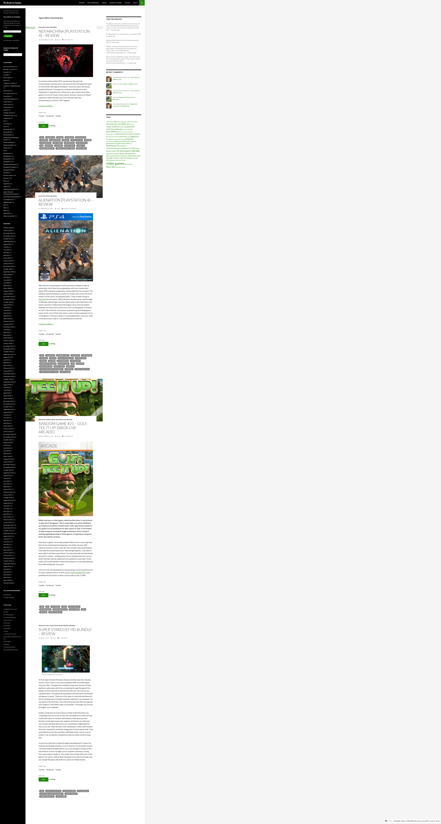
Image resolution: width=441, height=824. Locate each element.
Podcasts (6, 172)
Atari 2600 (6, 77)
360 (48, 606)
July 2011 (6, 539)
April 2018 (6, 335)
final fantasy (119, 134)
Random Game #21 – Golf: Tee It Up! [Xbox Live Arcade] (63, 427)
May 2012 (6, 511)
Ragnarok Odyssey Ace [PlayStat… (125, 105)
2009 (115, 124)
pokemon (124, 148)
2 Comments (68, 40)
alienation (50, 137)
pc (135, 141)
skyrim (133, 153)
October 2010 (7, 561)
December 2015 (8, 401)
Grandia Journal (8, 113)
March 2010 (7, 580)
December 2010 (8, 558)
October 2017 (7, 352)
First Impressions (93, 2)
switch (138, 156)
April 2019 (6, 316)
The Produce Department (11, 197)
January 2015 (7, 431)
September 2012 (8, 500)
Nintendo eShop (8, 142)
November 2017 (8, 349)
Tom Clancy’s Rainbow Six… (128, 84)
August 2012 (7, 503)
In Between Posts (8, 115)
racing (113, 151)
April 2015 (6, 423)
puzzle (108, 151)
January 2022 (7, 230)
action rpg (123, 127)
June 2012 (6, 508)
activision (55, 606)
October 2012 (7, 497)
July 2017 (6, 360)
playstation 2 (126, 143)
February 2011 (8, 553)
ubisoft (123, 160)
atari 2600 (110, 131)
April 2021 (6, 255)
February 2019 (8, 321)
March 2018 (7, 338)
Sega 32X (6, 184)
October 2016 (7, 379)
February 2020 (8, 291)
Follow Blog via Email (11, 17)
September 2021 (8, 241)
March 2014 (7, 456)
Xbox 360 (54, 419)
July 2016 (6, 387)
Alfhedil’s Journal (115, 2)
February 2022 (8, 228)
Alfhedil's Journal (8, 69)
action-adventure (113, 127)
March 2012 (7, 517)
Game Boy (6, 96)
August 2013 (7, 475)
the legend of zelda (132, 158)
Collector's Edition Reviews (11, 86)
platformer (110, 143)
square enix (132, 156)
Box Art (127, 2)
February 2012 (8, 519)
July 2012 (6, 506)
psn (139, 148)
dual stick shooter (66, 358)
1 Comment (63, 638)
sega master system (112, 154)
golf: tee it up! (77, 140)
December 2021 (8, 233)
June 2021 (6, 250)
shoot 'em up (69, 145)
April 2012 (6, 514)
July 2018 (6, 329)
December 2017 (8, 346)
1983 (111, 122)
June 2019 (6, 310)
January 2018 (7, 343)
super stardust (71, 793)
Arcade (5, 75)
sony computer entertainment (52, 369)
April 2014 (6, 453)
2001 (121, 122)
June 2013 (6, 481)
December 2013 (8, 464)
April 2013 (6, 486)
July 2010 (6, 569)
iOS (4, 121)
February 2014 (8, 459)
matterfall (58, 143)
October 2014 (7, 440)
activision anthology (114, 129)
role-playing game (123, 151)
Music (5, 126)
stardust (69, 369)
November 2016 (8, 376)
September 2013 (8, 473)
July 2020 (6, 277)
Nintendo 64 (7, 132)
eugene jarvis (55, 140)
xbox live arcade (56, 612)
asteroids (69, 137)
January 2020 (7, 294)
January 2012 (7, 522)
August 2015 (7, 412)
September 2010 (8, 564)
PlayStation (118, 143)
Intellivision (7, 118)
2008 (42, 606)
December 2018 (8, 327)
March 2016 (7, 396)
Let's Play (6, 124)
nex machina (69, 143)
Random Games (45, 419)
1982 (107, 122)
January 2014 (7, 462)
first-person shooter (132, 134)
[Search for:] (12, 54)
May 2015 (6, 420)
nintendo (129, 139)
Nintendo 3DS (7, 129)
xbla (83, 609)
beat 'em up (119, 132)
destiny (53, 358)
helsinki (88, 140)
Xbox (131, 164)
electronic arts (110, 134)
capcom (130, 132)
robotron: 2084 (46, 366)
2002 (125, 122)
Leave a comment (70, 208)
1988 (114, 122)
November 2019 (8, 299)
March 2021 (7, 258)
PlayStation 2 (7, 156)
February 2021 (8, 261)
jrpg (132, 136)
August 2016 (7, 385)
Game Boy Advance (9, 99)
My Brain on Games (12, 2)
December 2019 (8, 296)
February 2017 (8, 368)
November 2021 (8, 236)
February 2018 (8, 340)
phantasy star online (48, 363)
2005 (132, 122)
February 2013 (8, 492)
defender (44, 140)
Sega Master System (9, 189)
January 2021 (7, 263)
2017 (42, 137)
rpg (133, 150)
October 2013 (7, 470)
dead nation (80, 137)
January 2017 (7, 371)
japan (128, 136)
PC (4, 150)
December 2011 (8, 525)
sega (137, 151)
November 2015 (8, 404)
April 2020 (6, 285)
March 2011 (7, 550)
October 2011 (7, 531)
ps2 (130, 148)
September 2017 (8, 354)
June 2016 (6, 390)
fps (107, 136)
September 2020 (8, 272)
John (58, 40)
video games (81, 148)
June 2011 (6, 542)
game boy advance (114, 136)
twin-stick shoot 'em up (65, 148)
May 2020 (6, 283)
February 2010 (8, 583)
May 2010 (6, 575)
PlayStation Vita (8, 170)
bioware (125, 132)
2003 (128, 122)
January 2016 (7, 398)
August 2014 (7, 442)
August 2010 (7, 566)
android (125, 129)
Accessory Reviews (9, 66)
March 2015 (7, 426)
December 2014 (8, 434)
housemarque (46, 143)
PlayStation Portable (9, 167)
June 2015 (6, 418)
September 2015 (8, 409)
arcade (60, 137)
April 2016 (6, 393)
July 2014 (6, 445)
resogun (49, 145)
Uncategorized (8, 199)
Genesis (6, 110)
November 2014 (8, 437)
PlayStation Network (59, 625)
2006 (135, 122)
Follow (8, 36)
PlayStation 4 (44, 27)
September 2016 (8, 382)
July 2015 (6, 415)
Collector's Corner (9, 83)
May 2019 (6, 313)
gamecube (123, 136)
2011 (124, 124)
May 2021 (6, 252)
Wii (126, 164)
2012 (128, 124)
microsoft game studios (118, 139)
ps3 (133, 148)
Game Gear (7, 102)
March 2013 (7, 489)
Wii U (5, 208)
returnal (58, 145)
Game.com (6, 104)
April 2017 (6, 363)
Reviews (81, 2)
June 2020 (6, 280)
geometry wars (69, 791)
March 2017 (7, 365)
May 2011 (6, 544)
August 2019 (7, 305)
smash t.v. (81, 145)
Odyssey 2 (6, 148)
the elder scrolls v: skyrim (116, 158)
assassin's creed (63, 355)
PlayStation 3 (44, 625)
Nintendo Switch (129, 141)
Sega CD (5, 186)
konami (136, 136)
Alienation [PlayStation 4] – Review (66, 202)
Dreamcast (6, 91)
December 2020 (8, 266)
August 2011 (7, 536)
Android (5, 72)
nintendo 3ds (110, 141)
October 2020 (7, 269)
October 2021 (7, 239)
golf (64, 606)
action (132, 124)
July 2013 (6, 478)
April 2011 (6, 547)
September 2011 (8, 533)
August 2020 (7, 274)
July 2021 (6, 247)
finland (65, 140)
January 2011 (7, 555)
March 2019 (7, 318)
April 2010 (6, 577)
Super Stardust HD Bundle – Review (65, 631)
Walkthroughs (7, 202)
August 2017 (7, 357)
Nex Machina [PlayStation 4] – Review (64, 33)
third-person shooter (113, 160)
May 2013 (6, 484)
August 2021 (7, 244)
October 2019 (7, 302)
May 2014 (6, 451)
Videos (104, 2)
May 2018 (6, 332)
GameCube (6, 107)
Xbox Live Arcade (65, 419)
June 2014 (6, 448)
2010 (119, 124)
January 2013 (7, 495)
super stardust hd (47, 148)
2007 (42, 791)
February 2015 (8, 429)
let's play (109, 139)
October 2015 (7, 407)
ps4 (42, 145)
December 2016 (8, 374)
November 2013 (8, 467)
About (135, 2)
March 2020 (7, 288)
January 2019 (7, 324)
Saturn (5, 181)
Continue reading (46, 106)
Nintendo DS (119, 141)
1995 (118, 122)
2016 (42, 355)
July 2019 (6, 307)
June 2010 (6, 572)
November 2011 (8, 528)
